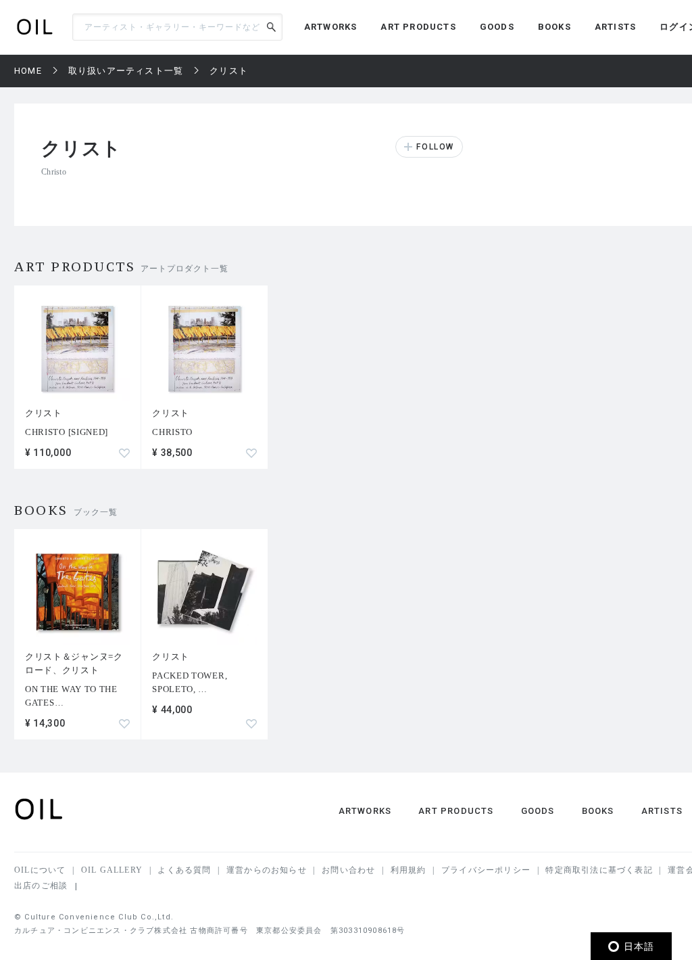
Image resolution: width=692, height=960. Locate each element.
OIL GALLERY (112, 870)
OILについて (40, 870)
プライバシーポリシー (485, 870)
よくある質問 (184, 870)
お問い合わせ (348, 870)
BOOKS (554, 27)
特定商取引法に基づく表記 (598, 870)
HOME (28, 71)
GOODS (497, 27)
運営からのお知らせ (266, 870)
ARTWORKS (330, 27)
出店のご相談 (41, 885)
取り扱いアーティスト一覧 (125, 71)
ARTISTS (615, 27)
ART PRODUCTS (417, 27)
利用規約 (408, 870)
